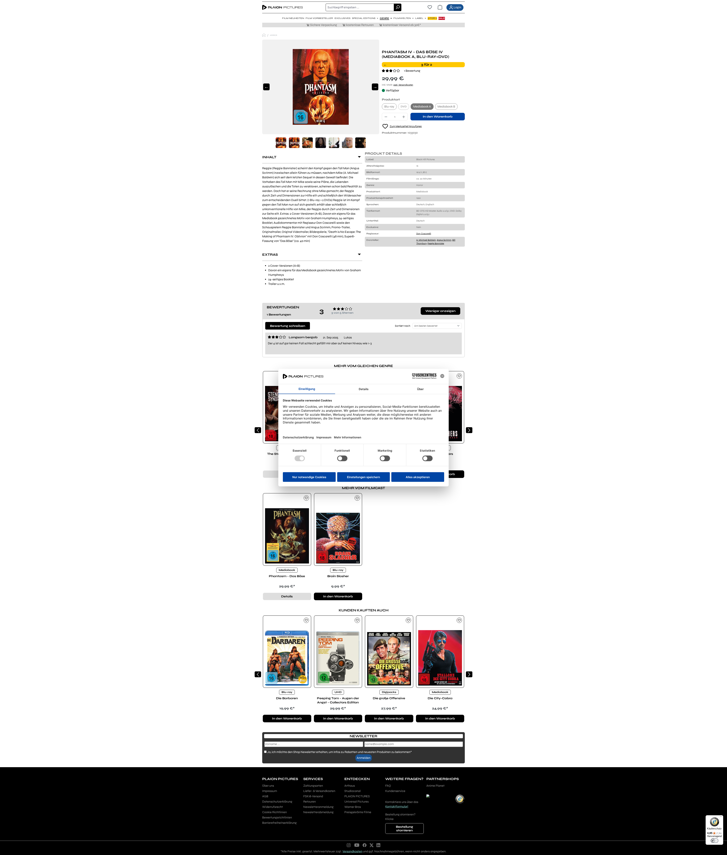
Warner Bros (352, 807)
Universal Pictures (356, 801)
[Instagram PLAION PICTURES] (349, 845)
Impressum (269, 791)
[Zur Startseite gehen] (282, 7)
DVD (405, 107)
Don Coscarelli (423, 233)
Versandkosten (352, 851)
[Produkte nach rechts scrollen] (469, 430)
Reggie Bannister (435, 243)
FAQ (388, 785)
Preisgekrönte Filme (357, 812)
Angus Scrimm (444, 240)
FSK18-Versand (313, 796)
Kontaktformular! (396, 806)
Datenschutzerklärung (277, 801)
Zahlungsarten (313, 785)
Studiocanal (352, 791)
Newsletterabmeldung (318, 812)
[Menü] (721, 817)
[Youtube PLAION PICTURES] (357, 845)
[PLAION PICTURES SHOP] (264, 35)
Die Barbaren (287, 698)
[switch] (714, 840)
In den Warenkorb (437, 116)
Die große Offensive (389, 698)
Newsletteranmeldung (318, 807)
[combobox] (360, 7)
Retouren (309, 801)
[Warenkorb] (440, 7)
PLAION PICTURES (357, 796)
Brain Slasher (338, 576)
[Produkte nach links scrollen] (258, 430)
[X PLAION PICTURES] (372, 845)
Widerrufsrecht (272, 807)
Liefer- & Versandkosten (319, 791)
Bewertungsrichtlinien (277, 817)
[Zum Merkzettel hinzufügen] (459, 376)
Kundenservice (395, 791)
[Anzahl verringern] (386, 116)
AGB (265, 796)
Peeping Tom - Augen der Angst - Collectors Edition (338, 700)
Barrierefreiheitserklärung (279, 823)
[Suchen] (397, 7)
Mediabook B (446, 106)
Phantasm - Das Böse (287, 576)
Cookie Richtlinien (274, 812)
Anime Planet (435, 785)
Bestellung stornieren (404, 828)
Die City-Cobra (440, 698)
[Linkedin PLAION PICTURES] (378, 845)
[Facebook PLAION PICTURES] (365, 845)
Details (287, 596)
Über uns (268, 785)
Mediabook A (422, 106)
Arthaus (349, 785)
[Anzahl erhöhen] (404, 116)
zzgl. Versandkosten (403, 84)
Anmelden (364, 758)
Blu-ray (389, 106)
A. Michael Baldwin (426, 240)
